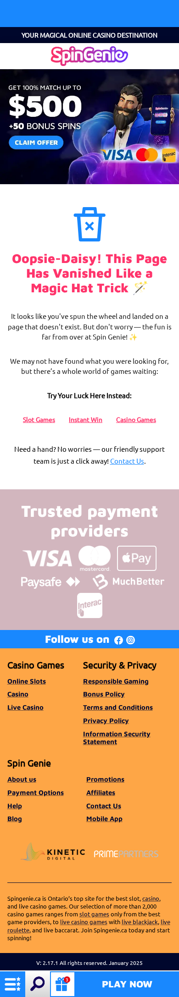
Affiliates (100, 792)
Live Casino (25, 707)
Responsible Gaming (116, 681)
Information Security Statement (117, 737)
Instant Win (85, 419)
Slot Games (39, 419)
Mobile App (104, 818)
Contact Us (127, 460)
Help (14, 806)
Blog (14, 818)
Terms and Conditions (118, 707)
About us (21, 779)
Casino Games (136, 419)
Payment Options (35, 792)
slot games (94, 914)
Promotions (105, 779)
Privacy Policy (106, 720)
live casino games (83, 922)
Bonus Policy (104, 694)
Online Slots (26, 681)
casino (150, 898)
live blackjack (140, 922)
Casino (17, 694)
